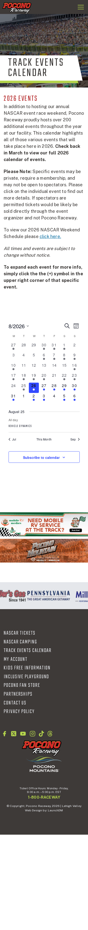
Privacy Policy (19, 711)
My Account (15, 659)
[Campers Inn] (44, 524)
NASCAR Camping (20, 642)
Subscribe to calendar (41, 457)
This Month (44, 439)
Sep (73, 439)
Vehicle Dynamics (20, 426)
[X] (14, 734)
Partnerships (18, 694)
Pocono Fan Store (22, 685)
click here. (50, 236)
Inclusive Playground (26, 677)
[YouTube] (23, 734)
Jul (14, 439)
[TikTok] (41, 734)
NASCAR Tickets (19, 633)
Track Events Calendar (28, 650)
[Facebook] (4, 734)
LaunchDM (55, 810)
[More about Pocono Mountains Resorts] (44, 764)
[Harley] (44, 551)
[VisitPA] (48, 595)
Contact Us (15, 703)
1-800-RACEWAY (44, 797)
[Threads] (50, 734)
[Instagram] (32, 734)
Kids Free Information (27, 668)
